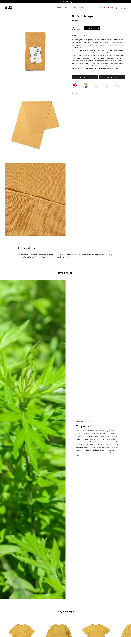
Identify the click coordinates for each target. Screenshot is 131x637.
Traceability (27, 248)
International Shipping (65, 2)
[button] (50, 7)
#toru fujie (75, 93)
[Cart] (125, 7)
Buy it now (111, 77)
